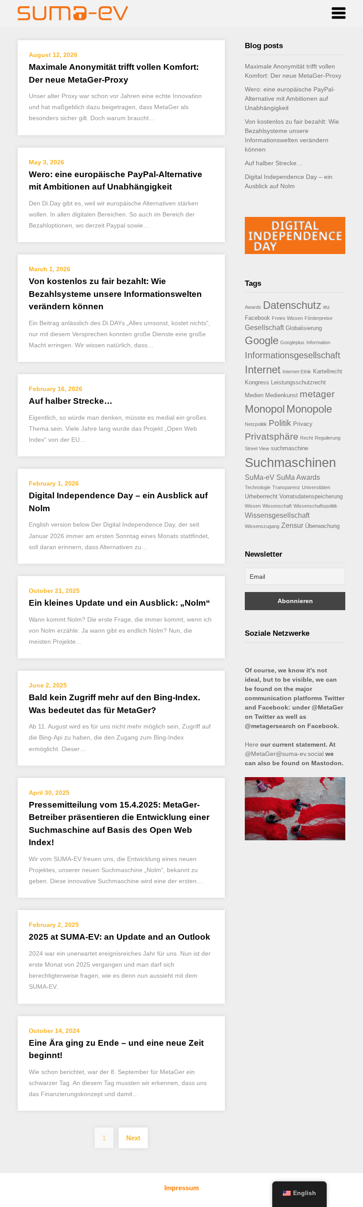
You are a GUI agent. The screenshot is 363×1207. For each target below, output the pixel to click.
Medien (254, 395)
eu (326, 307)
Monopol (265, 409)
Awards (253, 307)
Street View (257, 448)
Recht (306, 437)
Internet (263, 370)
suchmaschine (289, 448)
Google (261, 340)
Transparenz (286, 487)
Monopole (309, 409)
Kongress (257, 382)
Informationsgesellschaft (292, 355)
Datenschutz (292, 305)
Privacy (303, 424)
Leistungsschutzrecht (298, 382)
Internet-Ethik (296, 371)
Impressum (181, 1188)
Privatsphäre (271, 436)
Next (133, 1138)
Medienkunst (281, 395)
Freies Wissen (287, 318)
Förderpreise (318, 318)
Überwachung (322, 526)
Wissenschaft (277, 506)
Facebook (257, 318)
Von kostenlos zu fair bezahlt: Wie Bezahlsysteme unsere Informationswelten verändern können (115, 294)
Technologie (257, 487)
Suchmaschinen (290, 462)
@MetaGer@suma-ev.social (284, 753)
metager (317, 394)
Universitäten (316, 487)
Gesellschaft (264, 327)
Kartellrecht (327, 371)
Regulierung (327, 437)
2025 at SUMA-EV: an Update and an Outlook (119, 936)
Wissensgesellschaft (277, 515)
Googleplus (292, 342)
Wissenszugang (262, 526)
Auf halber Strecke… (70, 401)
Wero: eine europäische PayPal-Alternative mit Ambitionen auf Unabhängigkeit (290, 98)
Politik (280, 423)
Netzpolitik (256, 424)
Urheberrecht (261, 496)
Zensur (292, 525)
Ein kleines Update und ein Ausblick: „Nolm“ (119, 602)
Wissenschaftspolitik (315, 506)
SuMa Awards (298, 477)
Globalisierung (304, 328)
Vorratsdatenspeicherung (311, 496)
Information (318, 342)
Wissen (253, 506)
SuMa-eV (259, 477)
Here (252, 744)
